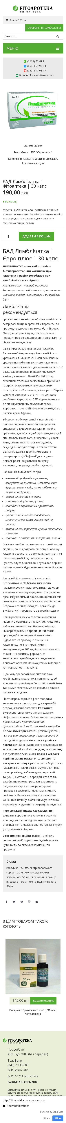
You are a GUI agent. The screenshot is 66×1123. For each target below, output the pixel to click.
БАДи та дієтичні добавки (40, 158)
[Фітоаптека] (33, 9)
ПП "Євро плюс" (41, 152)
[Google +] (29, 899)
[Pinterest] (21, 899)
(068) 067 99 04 (36, 66)
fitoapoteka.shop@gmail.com (36, 75)
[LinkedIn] (36, 899)
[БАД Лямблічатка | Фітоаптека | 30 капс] (33, 109)
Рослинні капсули (33, 163)
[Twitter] (14, 899)
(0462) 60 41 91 (36, 61)
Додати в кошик (36, 236)
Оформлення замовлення (44, 27)
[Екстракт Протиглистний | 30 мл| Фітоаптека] (33, 966)
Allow (58, 1118)
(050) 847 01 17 (36, 70)
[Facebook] (6, 899)
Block (46, 1118)
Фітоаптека (31, 1076)
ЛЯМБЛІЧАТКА (13, 266)
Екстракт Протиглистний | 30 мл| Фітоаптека (33, 1011)
